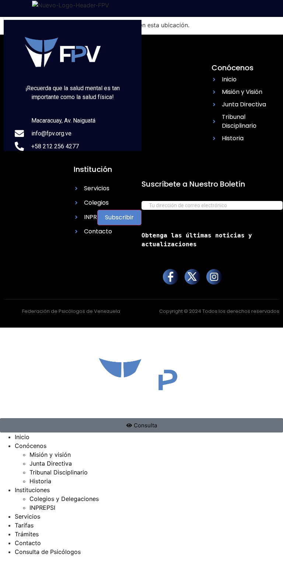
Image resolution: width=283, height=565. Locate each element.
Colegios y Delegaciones (64, 498)
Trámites (27, 534)
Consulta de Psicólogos (48, 551)
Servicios (27, 516)
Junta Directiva (50, 463)
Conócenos (30, 445)
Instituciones (32, 490)
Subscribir (119, 217)
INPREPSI (42, 507)
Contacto (28, 543)
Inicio (22, 437)
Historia (40, 481)
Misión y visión (50, 454)
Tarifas (24, 525)
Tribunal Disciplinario (58, 472)
